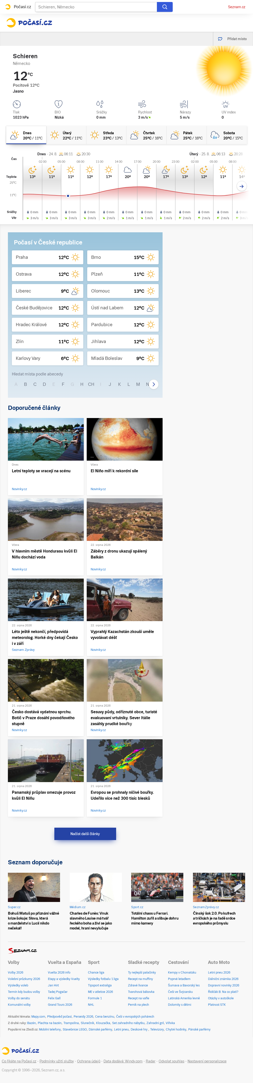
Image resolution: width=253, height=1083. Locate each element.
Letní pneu (121, 1029)
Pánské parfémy (199, 1029)
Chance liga (96, 972)
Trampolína (71, 1023)
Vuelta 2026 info (59, 972)
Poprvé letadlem (179, 979)
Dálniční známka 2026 (223, 979)
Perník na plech (138, 1004)
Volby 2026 (15, 972)
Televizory (157, 1029)
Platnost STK (217, 1004)
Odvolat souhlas (171, 1061)
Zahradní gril (155, 1023)
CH (91, 384)
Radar (150, 1061)
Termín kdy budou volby (24, 992)
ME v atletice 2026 (100, 992)
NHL (91, 1004)
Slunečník (87, 1023)
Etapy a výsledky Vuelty (64, 979)
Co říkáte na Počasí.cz (19, 1061)
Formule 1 (95, 998)
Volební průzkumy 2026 (24, 979)
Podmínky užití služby (57, 1061)
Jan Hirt (53, 985)
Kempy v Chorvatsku (182, 972)
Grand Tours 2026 (60, 1004)
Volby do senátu (19, 998)
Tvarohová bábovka (141, 992)
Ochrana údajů (88, 1061)
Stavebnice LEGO (75, 1029)
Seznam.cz (236, 7)
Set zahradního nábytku (128, 1023)
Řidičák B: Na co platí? (223, 992)
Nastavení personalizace (207, 1061)
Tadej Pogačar (57, 992)
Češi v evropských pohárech (135, 1016)
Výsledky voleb (18, 985)
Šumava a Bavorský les (184, 985)
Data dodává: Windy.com (123, 1061)
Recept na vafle (138, 998)
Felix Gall (54, 998)
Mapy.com (38, 1016)
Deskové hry (139, 1029)
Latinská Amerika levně (184, 998)
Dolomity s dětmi (179, 1004)
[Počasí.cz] (29, 22)
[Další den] (242, 186)
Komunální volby (19, 1004)
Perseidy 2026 (83, 1016)
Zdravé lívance (138, 985)
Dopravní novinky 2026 (223, 985)
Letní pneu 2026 (219, 972)
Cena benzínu (104, 1016)
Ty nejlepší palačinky (142, 972)
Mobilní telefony (50, 1029)
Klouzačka (103, 1023)
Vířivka (170, 1023)
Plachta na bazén (50, 1023)
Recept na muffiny (140, 979)
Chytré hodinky (176, 1029)
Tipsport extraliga (100, 985)
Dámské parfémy (100, 1029)
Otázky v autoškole (221, 998)
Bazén (31, 1023)
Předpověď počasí (59, 1016)
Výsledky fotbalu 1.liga (103, 979)
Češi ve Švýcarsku (180, 992)
